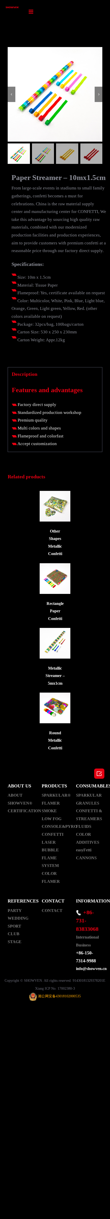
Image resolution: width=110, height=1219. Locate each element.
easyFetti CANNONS (86, 854)
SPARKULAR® (55, 795)
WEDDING (18, 918)
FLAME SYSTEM (50, 862)
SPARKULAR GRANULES (89, 799)
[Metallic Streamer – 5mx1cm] (55, 643)
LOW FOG (51, 819)
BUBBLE (50, 850)
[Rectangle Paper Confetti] (55, 578)
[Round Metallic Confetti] (55, 708)
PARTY (15, 910)
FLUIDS (83, 826)
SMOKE (49, 811)
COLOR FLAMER (51, 877)
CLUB (13, 934)
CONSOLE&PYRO (55, 826)
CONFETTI (52, 834)
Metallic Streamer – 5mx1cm (55, 675)
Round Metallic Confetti (55, 740)
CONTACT (52, 910)
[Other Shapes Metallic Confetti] (55, 506)
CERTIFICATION (21, 811)
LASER (49, 842)
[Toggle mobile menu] (31, 11)
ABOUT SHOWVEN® (20, 799)
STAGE (14, 942)
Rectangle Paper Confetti (55, 611)
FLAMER (51, 803)
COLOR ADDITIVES (87, 838)
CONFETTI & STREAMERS (89, 815)
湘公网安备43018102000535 (59, 996)
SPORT (14, 926)
